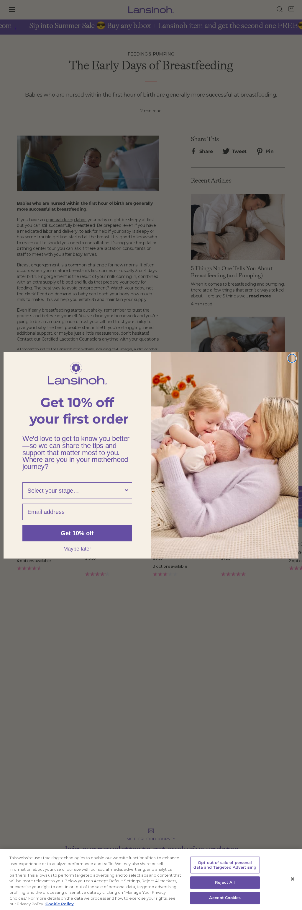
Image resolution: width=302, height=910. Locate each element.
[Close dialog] (292, 358)
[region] (151, 879)
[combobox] (75, 491)
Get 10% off (77, 533)
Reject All (225, 882)
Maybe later (77, 548)
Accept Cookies (225, 897)
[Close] (292, 878)
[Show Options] (126, 491)
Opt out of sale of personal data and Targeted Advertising (224, 865)
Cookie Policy (59, 903)
